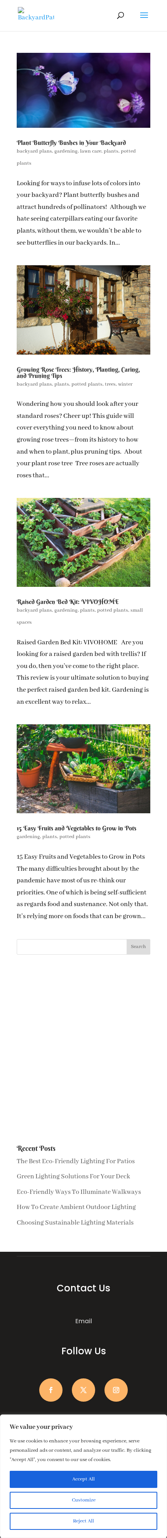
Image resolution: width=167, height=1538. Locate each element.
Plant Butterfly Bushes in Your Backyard (71, 142)
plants (111, 151)
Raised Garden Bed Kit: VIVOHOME (68, 601)
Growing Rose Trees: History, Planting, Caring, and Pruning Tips (78, 372)
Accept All (83, 1479)
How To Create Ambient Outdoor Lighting (76, 1207)
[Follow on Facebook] (51, 1390)
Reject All (83, 1521)
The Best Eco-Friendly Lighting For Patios (76, 1161)
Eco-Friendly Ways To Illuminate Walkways (79, 1192)
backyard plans (34, 151)
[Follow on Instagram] (116, 1390)
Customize (84, 1500)
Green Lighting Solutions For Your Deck (73, 1177)
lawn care (90, 151)
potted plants (87, 384)
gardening (66, 151)
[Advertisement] (83, 1049)
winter (125, 384)
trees (110, 384)
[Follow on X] (83, 1390)
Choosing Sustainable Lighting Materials (75, 1223)
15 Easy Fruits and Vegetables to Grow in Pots (76, 828)
